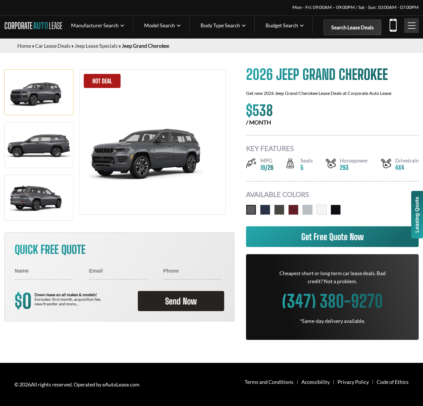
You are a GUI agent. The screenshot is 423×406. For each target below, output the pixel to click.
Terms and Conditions (269, 382)
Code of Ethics (393, 382)
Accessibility (315, 382)
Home (24, 46)
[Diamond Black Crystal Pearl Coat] (335, 210)
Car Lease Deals (52, 46)
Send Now (181, 301)
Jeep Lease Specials (96, 46)
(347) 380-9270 (393, 24)
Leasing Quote (417, 215)
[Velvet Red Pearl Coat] (293, 210)
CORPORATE (33, 25)
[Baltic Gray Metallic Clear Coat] (251, 210)
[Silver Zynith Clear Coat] (307, 210)
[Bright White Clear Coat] (321, 210)
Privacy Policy (353, 382)
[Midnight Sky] (265, 210)
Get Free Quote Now (332, 236)
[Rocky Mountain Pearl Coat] (279, 210)
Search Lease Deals (352, 27)
